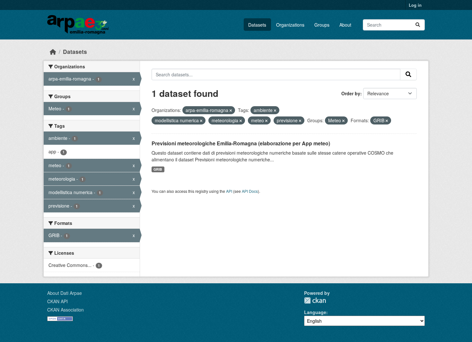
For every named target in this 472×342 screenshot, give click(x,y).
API (229, 191)
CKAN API (57, 301)
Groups (321, 24)
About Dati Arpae (64, 293)
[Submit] (417, 24)
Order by (350, 93)
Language (315, 312)
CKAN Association (65, 309)
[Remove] (231, 110)
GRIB (157, 169)
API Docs (250, 191)
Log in (415, 5)
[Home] (53, 51)
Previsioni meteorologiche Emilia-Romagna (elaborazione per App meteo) (241, 143)
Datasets (257, 24)
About (345, 24)
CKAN (315, 300)
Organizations (290, 24)
